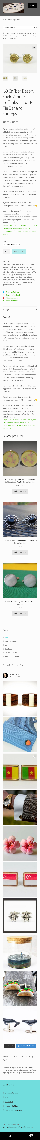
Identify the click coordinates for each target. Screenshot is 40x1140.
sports (11, 285)
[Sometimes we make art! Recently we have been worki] (20, 952)
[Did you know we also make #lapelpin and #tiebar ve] (20, 771)
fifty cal (5, 275)
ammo (29, 267)
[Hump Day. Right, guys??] (20, 1024)
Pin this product (12, 298)
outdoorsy (25, 280)
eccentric (29, 272)
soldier (30, 282)
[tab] (20, 310)
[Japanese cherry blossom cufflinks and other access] (20, 843)
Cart (6, 645)
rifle (4, 282)
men (24, 277)
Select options (20, 491)
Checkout (8, 649)
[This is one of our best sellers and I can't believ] (20, 698)
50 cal (11, 267)
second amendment (13, 282)
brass (27, 269)
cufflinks (13, 272)
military (29, 277)
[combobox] (20, 27)
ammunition (7, 269)
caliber (32, 269)
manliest (6, 277)
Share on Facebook (13, 295)
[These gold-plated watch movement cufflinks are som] (20, 807)
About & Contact (11, 641)
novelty (10, 280)
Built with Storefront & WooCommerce (17, 1127)
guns (14, 275)
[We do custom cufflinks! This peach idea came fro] (20, 734)
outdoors (17, 280)
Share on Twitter (12, 292)
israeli (25, 275)
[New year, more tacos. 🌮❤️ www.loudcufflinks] (20, 988)
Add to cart (18, 252)
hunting (19, 275)
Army (14, 269)
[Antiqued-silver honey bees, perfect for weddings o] (20, 916)
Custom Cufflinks (11, 653)
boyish (22, 269)
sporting (6, 285)
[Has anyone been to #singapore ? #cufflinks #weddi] (20, 879)
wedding (18, 285)
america (16, 267)
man (29, 275)
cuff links (6, 272)
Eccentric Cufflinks (17, 33)
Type (4, 241)
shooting (24, 282)
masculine (18, 277)
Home (7, 33)
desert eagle (20, 272)
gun (10, 275)
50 (7, 267)
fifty (34, 272)
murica (5, 280)
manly (12, 277)
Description (7, 310)
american (23, 267)
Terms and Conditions (12, 656)
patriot (31, 280)
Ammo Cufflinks (29, 33)
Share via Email (12, 300)
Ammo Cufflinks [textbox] (19, 28)
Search (10, 1136)
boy (17, 269)
